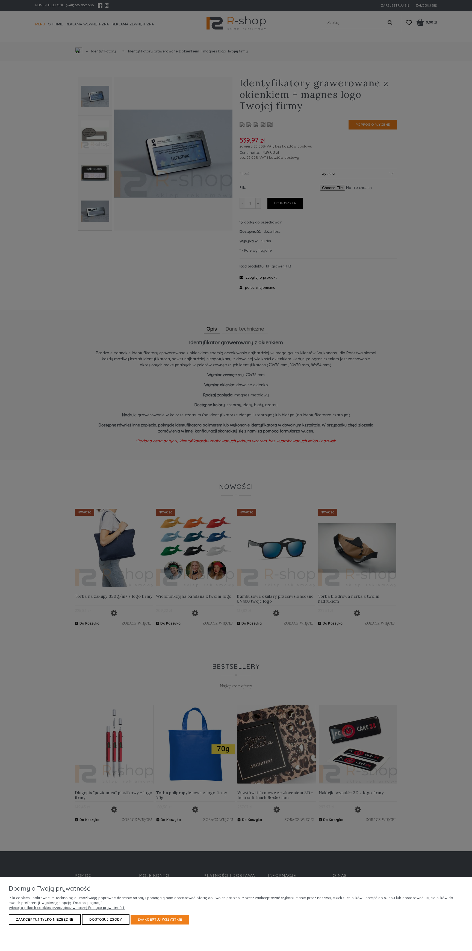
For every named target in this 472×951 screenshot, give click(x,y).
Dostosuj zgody (105, 919)
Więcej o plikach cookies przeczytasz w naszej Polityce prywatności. (67, 907)
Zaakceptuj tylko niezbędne (44, 919)
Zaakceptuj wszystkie (160, 919)
